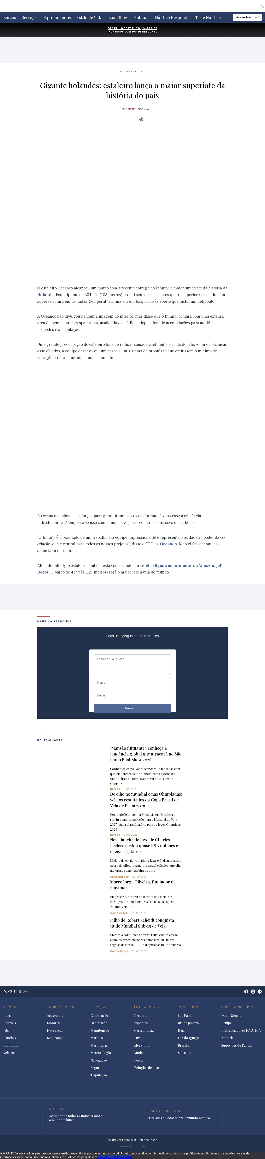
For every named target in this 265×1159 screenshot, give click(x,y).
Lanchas (9, 1038)
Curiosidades (119, 876)
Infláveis (9, 1023)
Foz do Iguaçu (188, 1038)
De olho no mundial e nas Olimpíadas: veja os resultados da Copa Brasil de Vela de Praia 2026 (146, 799)
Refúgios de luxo (146, 1068)
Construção (99, 1015)
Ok (100, 1157)
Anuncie (227, 1038)
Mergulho (141, 1045)
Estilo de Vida (89, 17)
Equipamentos (57, 17)
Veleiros (9, 1053)
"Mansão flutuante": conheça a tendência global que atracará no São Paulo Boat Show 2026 (145, 753)
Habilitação (98, 1023)
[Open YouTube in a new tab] (141, 119)
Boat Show (118, 17)
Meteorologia (100, 1053)
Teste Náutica (208, 17)
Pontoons (10, 1045)
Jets (6, 1030)
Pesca (138, 1060)
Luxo (138, 1038)
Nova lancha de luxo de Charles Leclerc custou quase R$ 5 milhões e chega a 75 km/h (144, 845)
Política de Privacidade (117, 1157)
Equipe (226, 1023)
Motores (53, 1023)
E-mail (101, 695)
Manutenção (99, 1030)
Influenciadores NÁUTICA (241, 1030)
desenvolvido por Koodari (132, 1146)
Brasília (183, 1045)
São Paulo (185, 1015)
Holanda (45, 295)
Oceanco (168, 544)
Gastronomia (144, 1030)
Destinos (140, 1015)
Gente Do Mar (119, 912)
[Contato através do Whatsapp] (242, 994)
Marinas (96, 1038)
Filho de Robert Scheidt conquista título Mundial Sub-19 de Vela (142, 923)
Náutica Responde (172, 17)
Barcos (9, 17)
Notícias (141, 17)
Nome (101, 682)
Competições (119, 951)
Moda (138, 1053)
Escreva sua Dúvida (110, 659)
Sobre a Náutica (237, 1006)
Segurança (55, 1038)
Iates (7, 1015)
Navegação (55, 1030)
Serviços (29, 17)
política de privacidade (122, 1140)
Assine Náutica (246, 17)
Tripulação (98, 1075)
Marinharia (98, 1045)
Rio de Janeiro (188, 1023)
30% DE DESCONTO (144, 31)
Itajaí (182, 1030)
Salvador (184, 1053)
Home (124, 71)
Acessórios (55, 1015)
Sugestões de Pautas (236, 1045)
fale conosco (148, 1140)
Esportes (141, 1023)
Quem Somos (231, 1015)
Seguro (95, 1068)
